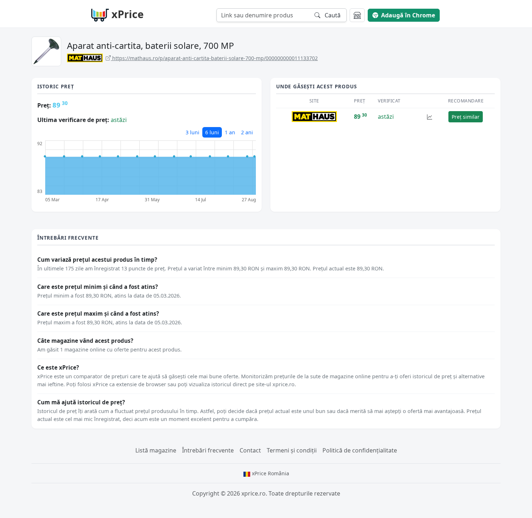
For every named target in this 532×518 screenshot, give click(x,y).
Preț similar (466, 116)
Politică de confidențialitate (359, 450)
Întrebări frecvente (208, 450)
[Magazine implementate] (357, 15)
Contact (250, 450)
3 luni (192, 132)
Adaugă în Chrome (408, 15)
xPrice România (269, 473)
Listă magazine (155, 450)
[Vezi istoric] (429, 116)
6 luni (212, 132)
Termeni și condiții (292, 450)
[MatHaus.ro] (314, 116)
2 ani (247, 132)
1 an (230, 132)
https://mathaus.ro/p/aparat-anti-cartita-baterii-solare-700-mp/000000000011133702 (214, 58)
